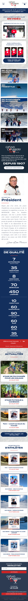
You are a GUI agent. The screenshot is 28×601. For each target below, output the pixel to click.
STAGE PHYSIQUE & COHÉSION (14, 401)
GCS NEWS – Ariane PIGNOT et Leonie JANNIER (14, 532)
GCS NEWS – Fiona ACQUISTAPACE (14, 554)
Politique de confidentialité (16, 599)
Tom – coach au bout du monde (14, 425)
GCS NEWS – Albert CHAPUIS (14, 489)
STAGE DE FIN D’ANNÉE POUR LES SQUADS (14, 377)
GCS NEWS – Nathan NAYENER (14, 510)
